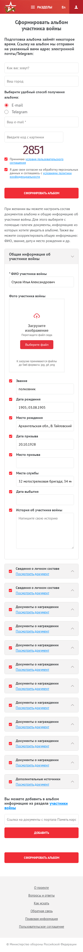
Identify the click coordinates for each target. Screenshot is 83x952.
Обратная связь (42, 911)
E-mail (17, 105)
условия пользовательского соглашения (37, 161)
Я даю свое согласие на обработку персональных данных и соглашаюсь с (44, 173)
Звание (21, 380)
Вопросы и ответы (41, 895)
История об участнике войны (39, 510)
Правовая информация (41, 919)
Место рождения (29, 417)
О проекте (41, 887)
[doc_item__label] (10, 571)
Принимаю (37, 160)
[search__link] (41, 819)
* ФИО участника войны (28, 273)
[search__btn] (41, 832)
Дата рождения (28, 399)
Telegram (19, 111)
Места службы (27, 473)
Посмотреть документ (32, 574)
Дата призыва (27, 436)
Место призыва (28, 454)
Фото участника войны (27, 296)
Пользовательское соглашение (41, 926)
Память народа (10, 7)
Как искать (41, 903)
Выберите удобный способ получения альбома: (34, 94)
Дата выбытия (27, 491)
